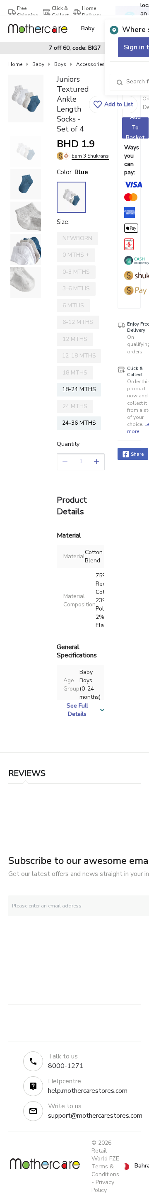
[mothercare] (41, 28)
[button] (113, 104)
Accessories (90, 64)
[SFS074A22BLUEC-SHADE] (71, 197)
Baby (38, 64)
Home (15, 64)
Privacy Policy (102, 1186)
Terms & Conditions (105, 1170)
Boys (60, 64)
